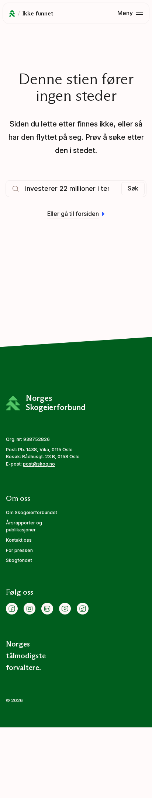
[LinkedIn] (47, 608)
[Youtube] (65, 608)
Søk (133, 188)
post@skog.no (39, 464)
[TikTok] (83, 608)
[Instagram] (29, 608)
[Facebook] (12, 608)
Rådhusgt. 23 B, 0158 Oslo (51, 456)
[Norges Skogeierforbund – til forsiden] (12, 13)
